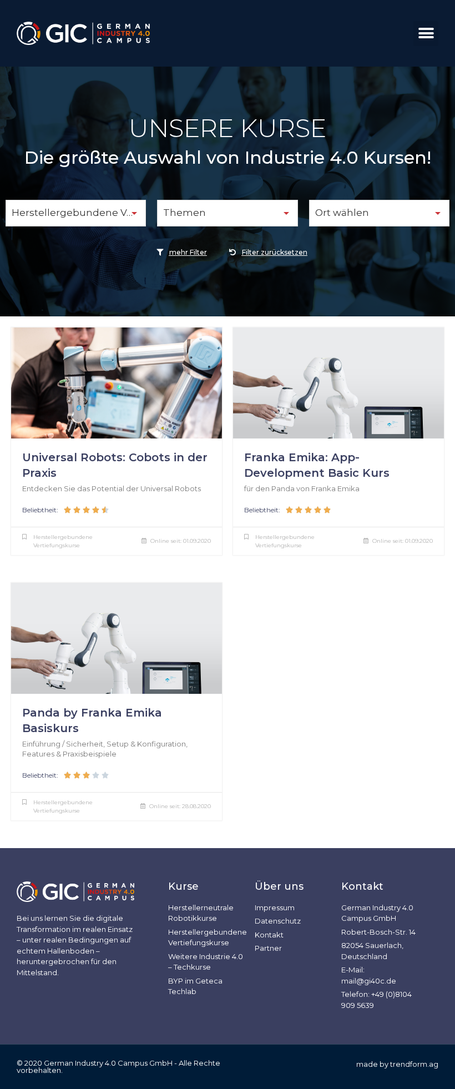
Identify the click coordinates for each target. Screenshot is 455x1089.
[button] (425, 33)
